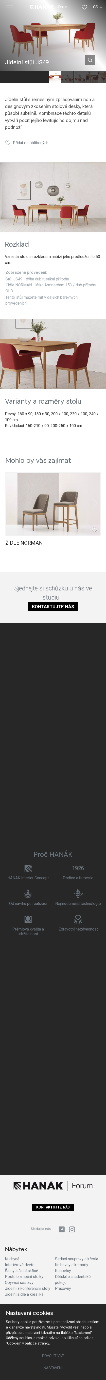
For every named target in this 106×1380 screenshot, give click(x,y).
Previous (11, 503)
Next (95, 503)
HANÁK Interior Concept (28, 878)
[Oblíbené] (84, 7)
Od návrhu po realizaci (28, 903)
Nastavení (53, 1368)
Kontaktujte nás (53, 606)
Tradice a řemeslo (78, 878)
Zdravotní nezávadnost (78, 929)
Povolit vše (53, 1356)
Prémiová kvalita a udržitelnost (28, 931)
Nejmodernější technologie (78, 903)
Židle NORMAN (24, 543)
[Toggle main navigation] (9, 7)
